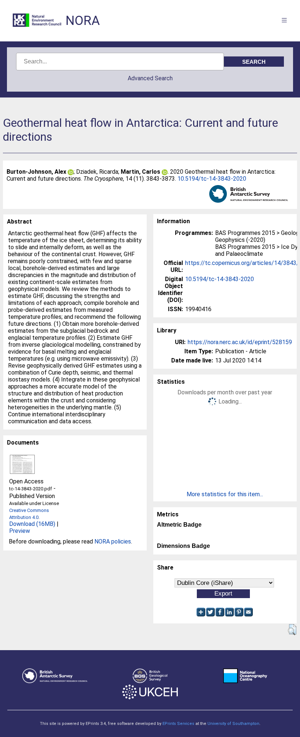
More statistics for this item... (225, 494)
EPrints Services (178, 723)
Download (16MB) (32, 523)
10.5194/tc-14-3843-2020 (211, 178)
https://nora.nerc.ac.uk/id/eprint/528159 (240, 342)
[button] (292, 629)
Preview (19, 530)
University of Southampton (233, 723)
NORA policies (112, 541)
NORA (82, 20)
